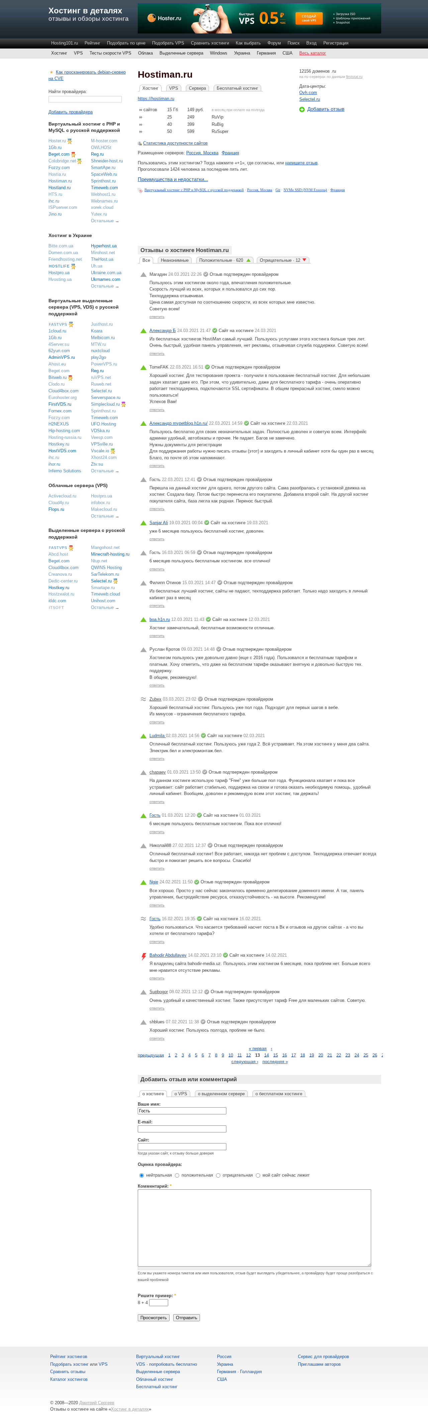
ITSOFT (56, 608)
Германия (266, 53)
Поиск (294, 43)
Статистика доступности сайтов (175, 143)
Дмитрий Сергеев (96, 1402)
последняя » (275, 1061)
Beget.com (59, 154)
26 (374, 1054)
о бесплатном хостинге (278, 1093)
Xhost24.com (104, 457)
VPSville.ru (102, 444)
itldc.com (57, 600)
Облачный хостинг (154, 1379)
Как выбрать (248, 43)
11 (239, 1054)
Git (278, 190)
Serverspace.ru (105, 397)
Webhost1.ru (103, 194)
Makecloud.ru (104, 509)
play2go (98, 357)
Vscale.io (100, 450)
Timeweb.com (104, 187)
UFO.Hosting (103, 423)
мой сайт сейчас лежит (285, 1175)
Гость (154, 815)
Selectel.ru (309, 99)
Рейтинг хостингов (68, 1356)
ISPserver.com (62, 207)
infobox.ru (100, 502)
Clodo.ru (56, 384)
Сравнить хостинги (210, 43)
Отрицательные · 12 (280, 260)
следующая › (244, 1061)
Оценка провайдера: (160, 1164)
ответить (157, 317)
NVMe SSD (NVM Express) (305, 190)
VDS (140, 1364)
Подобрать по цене (126, 43)
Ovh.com (308, 92)
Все (146, 260)
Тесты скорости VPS (110, 53)
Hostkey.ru (58, 444)
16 (284, 1054)
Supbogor (158, 991)
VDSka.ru (100, 430)
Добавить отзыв (325, 109)
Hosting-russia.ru (64, 437)
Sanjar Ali (158, 522)
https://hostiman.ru (156, 98)
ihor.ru (54, 464)
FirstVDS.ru (59, 404)
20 (320, 1054)
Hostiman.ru (60, 180)
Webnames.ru (104, 201)
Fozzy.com (59, 167)
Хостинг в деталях (85, 10)
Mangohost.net (105, 547)
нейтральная (158, 1175)
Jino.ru (55, 214)
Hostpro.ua (59, 272)
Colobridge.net (62, 160)
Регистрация (335, 43)
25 (365, 1054)
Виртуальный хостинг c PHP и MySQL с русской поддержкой (194, 190)
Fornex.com (60, 410)
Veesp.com (102, 437)
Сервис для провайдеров (323, 1356)
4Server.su (58, 344)
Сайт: (143, 1139)
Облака (145, 53)
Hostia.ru (57, 174)
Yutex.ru (99, 214)
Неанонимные (175, 260)
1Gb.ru (55, 147)
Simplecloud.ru (105, 404)
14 (266, 1054)
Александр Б (162, 330)
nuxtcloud (100, 350)
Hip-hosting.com (64, 430)
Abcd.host (58, 554)
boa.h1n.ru (159, 619)
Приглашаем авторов (319, 1364)
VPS (78, 53)
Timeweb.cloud (105, 594)
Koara (96, 330)
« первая (257, 1048)
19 (311, 1054)
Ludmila (157, 735)
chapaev (157, 772)
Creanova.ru (60, 574)
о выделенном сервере (221, 1093)
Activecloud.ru (62, 495)
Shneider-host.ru (107, 160)
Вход (311, 43)
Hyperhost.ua (104, 245)
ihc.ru (53, 201)
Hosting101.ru (64, 43)
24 (356, 1054)
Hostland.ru (59, 187)
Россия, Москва (202, 152)
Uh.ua (96, 265)
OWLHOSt (101, 147)
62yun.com (59, 350)
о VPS (181, 1093)
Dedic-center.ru (63, 580)
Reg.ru (97, 154)
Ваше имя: (149, 1104)
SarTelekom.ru (105, 574)
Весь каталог (312, 53)
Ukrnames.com (105, 279)
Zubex (155, 699)
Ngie (153, 881)
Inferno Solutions (64, 470)
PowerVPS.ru (104, 364)
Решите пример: (157, 1295)
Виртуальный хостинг (158, 1356)
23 (347, 1054)
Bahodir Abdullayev (168, 955)
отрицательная (237, 1175)
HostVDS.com (62, 450)
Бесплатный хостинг (237, 88)
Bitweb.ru (57, 377)
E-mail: (145, 1121)
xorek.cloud (102, 207)
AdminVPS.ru (61, 357)
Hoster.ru (57, 140)
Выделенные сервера (181, 53)
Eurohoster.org (62, 397)
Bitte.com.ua (60, 245)
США (288, 53)
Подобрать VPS (168, 43)
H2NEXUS (58, 423)
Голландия (251, 1371)
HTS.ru (55, 194)
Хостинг (59, 53)
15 (275, 1054)
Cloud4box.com (63, 390)
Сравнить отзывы (67, 1371)
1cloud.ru (57, 330)
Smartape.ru (103, 587)
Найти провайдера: (67, 91)
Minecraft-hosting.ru (110, 554)
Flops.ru (56, 509)
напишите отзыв (301, 162)
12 (248, 1054)
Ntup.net (99, 560)
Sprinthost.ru (103, 180)
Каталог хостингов (69, 1379)
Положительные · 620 (221, 260)
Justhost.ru (102, 324)
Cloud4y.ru (58, 502)
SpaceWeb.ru (104, 174)
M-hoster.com (104, 140)
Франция (230, 152)
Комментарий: (155, 1186)
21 (329, 1054)
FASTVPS (58, 324)
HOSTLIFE (59, 266)
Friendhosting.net (65, 259)
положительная (196, 1175)
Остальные (102, 220)
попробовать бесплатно (173, 1364)
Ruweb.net (101, 384)
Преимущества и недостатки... (173, 179)
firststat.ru (354, 77)
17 (293, 1054)
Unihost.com (103, 600)
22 (338, 1054)
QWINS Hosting (106, 567)
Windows (218, 53)
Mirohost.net (103, 252)
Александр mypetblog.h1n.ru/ (178, 423)
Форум (274, 43)
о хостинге (153, 1093)
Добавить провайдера (70, 111)
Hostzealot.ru (61, 594)
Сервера (197, 88)
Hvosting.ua (60, 279)
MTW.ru (98, 344)
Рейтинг (92, 43)
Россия (224, 1356)
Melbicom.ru (103, 337)
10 (230, 1054)
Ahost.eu (57, 364)
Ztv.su (97, 464)
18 (302, 1054)
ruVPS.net (101, 377)
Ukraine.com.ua (106, 272)
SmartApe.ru (103, 167)
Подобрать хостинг (69, 1364)
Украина (242, 53)
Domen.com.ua (63, 252)
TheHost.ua (102, 259)
